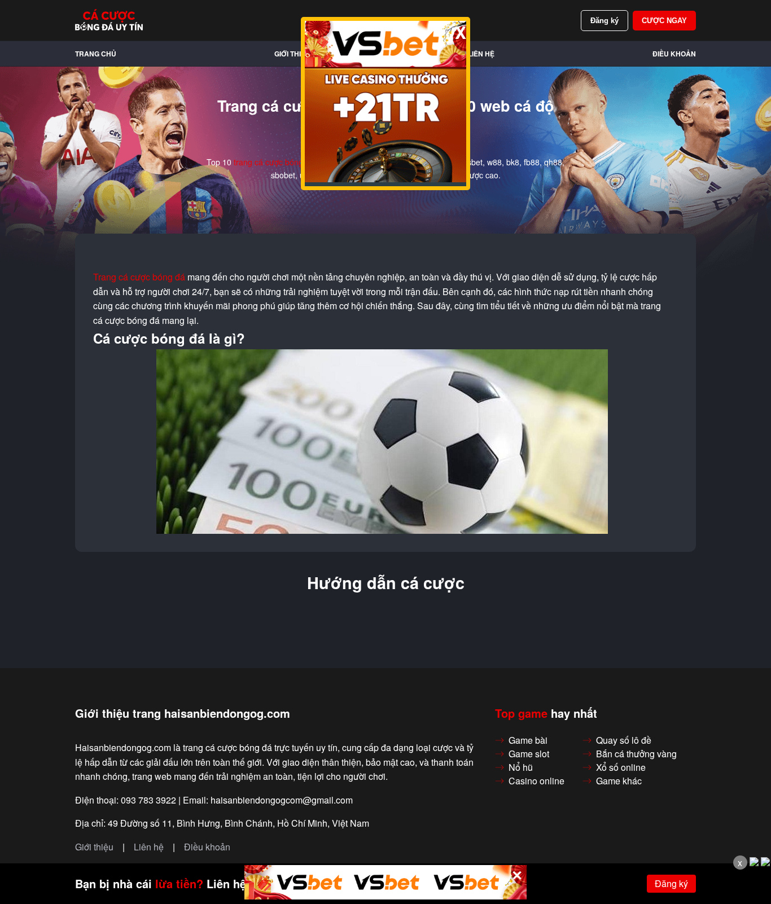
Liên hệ (481, 54)
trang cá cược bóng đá (274, 162)
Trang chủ (95, 54)
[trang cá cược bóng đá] (109, 20)
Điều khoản (674, 54)
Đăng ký (604, 20)
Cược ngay (664, 20)
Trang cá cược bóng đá (139, 277)
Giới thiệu (292, 54)
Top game (521, 713)
